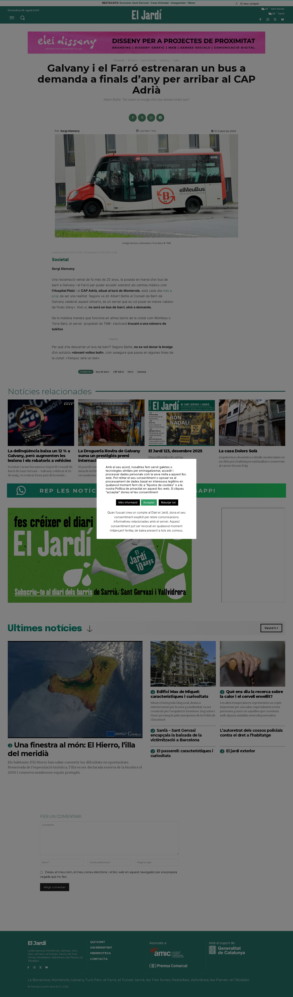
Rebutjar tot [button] (168, 502)
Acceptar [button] (148, 502)
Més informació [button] (128, 502)
